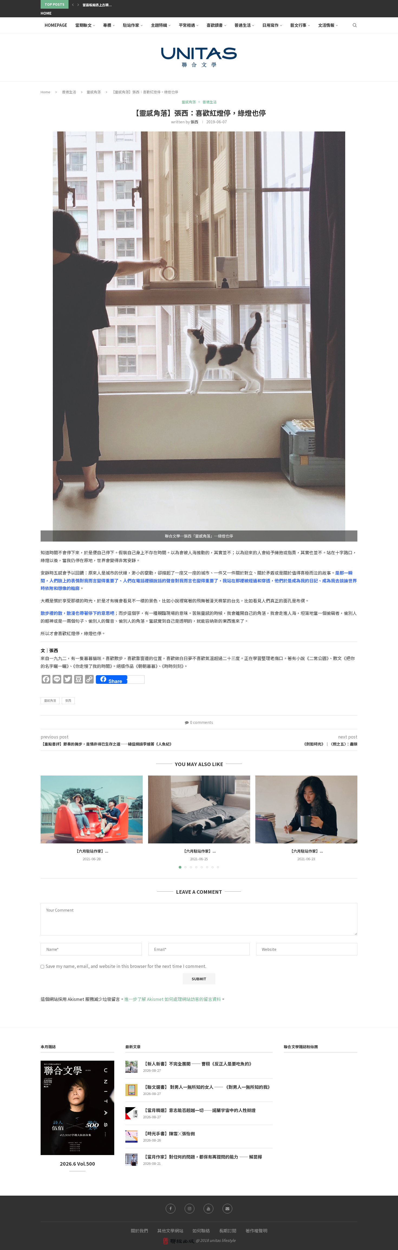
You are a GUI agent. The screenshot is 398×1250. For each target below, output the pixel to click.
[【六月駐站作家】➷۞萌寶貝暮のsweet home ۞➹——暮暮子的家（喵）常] (199, 809)
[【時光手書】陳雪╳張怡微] (131, 1136)
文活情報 (326, 25)
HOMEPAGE (56, 25)
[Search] (354, 25)
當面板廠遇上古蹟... (97, 4)
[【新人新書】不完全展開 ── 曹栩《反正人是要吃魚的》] (131, 1067)
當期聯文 (83, 25)
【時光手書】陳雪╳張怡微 (169, 1133)
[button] (73, 4)
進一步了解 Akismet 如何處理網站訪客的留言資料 (172, 999)
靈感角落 (94, 91)
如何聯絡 (201, 1230)
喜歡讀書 (215, 25)
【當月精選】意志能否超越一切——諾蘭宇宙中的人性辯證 (199, 1110)
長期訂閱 (227, 1230)
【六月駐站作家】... (91, 851)
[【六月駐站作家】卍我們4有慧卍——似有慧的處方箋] (306, 809)
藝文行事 (298, 25)
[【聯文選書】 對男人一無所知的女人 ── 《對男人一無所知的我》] (131, 1090)
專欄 (107, 25)
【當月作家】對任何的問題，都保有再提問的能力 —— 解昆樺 (202, 1157)
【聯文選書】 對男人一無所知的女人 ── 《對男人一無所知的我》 (207, 1087)
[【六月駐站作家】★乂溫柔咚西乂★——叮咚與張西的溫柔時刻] (92, 809)
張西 (194, 121)
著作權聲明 (256, 1230)
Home (46, 13)
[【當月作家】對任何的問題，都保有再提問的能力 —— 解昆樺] (131, 1160)
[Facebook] (170, 1208)
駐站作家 (131, 25)
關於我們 (139, 1230)
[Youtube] (208, 1208)
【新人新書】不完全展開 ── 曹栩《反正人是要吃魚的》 (198, 1064)
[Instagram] (189, 1208)
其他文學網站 (170, 1230)
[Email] (227, 1208)
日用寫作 (270, 25)
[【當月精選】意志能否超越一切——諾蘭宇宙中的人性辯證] (131, 1113)
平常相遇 (187, 25)
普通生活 (242, 25)
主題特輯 (159, 25)
